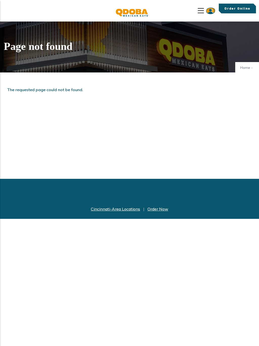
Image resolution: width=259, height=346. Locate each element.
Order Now (157, 209)
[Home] (132, 13)
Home (245, 67)
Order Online (237, 8)
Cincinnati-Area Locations (115, 209)
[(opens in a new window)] (211, 11)
